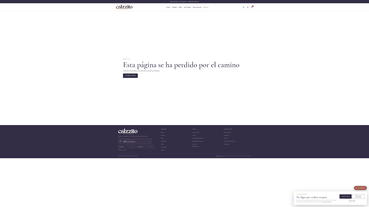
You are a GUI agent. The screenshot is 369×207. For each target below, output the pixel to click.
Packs (162, 144)
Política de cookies (326, 201)
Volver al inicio (130, 75)
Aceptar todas (345, 196)
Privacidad (226, 135)
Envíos (193, 135)
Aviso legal (226, 144)
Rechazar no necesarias (358, 196)
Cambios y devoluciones (198, 138)
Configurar (352, 200)
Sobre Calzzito (227, 132)
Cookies (225, 138)
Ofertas (206, 7)
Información (228, 129)
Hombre (174, 7)
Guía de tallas (195, 132)
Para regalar (197, 7)
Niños (180, 7)
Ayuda (194, 129)
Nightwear (187, 7)
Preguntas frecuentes (197, 141)
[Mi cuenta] (248, 7)
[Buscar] (243, 7)
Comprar (163, 129)
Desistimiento (195, 146)
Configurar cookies (219, 155)
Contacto (194, 144)
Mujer (168, 7)
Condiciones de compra (229, 141)
